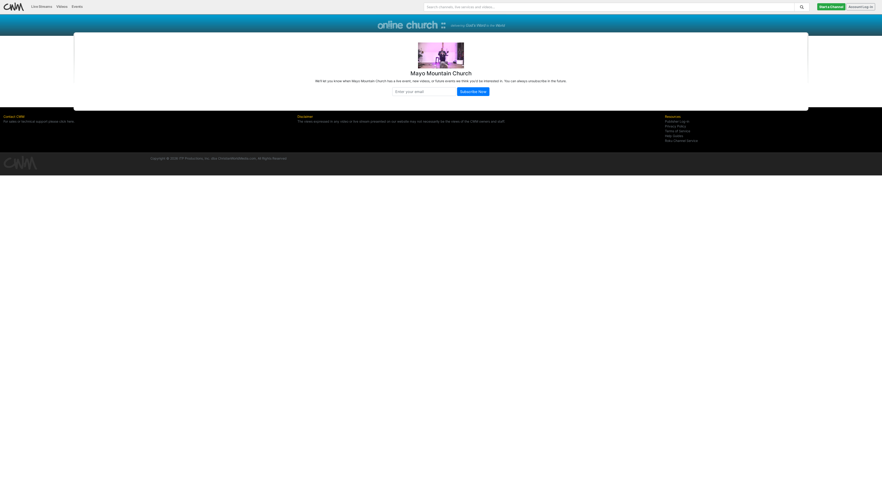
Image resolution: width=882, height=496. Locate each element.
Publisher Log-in (677, 121)
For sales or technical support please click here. (39, 121)
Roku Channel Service (681, 141)
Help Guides (674, 136)
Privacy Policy (675, 126)
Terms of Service (677, 131)
